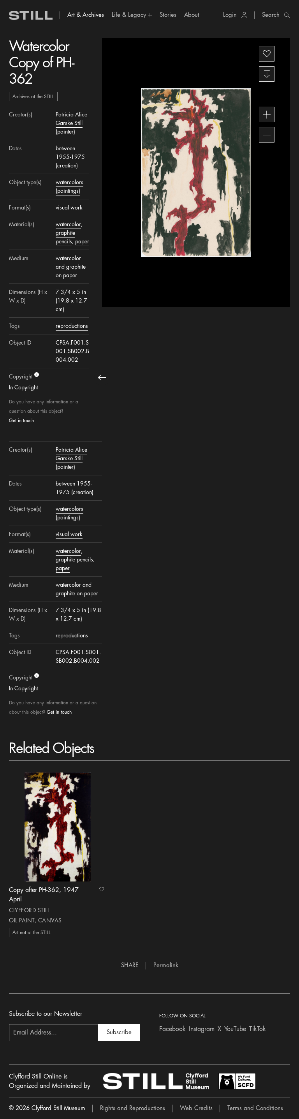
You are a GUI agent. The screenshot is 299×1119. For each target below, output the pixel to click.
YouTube (235, 1029)
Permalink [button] (165, 965)
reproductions (72, 326)
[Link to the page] (31, 15)
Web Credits (196, 1108)
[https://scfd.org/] (237, 1081)
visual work (69, 207)
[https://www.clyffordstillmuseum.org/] (156, 1081)
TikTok (257, 1029)
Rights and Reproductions (132, 1108)
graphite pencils (74, 559)
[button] (132, 15)
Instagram (202, 1029)
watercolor (68, 224)
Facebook (172, 1029)
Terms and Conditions (255, 1108)
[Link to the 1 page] (57, 826)
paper (82, 241)
